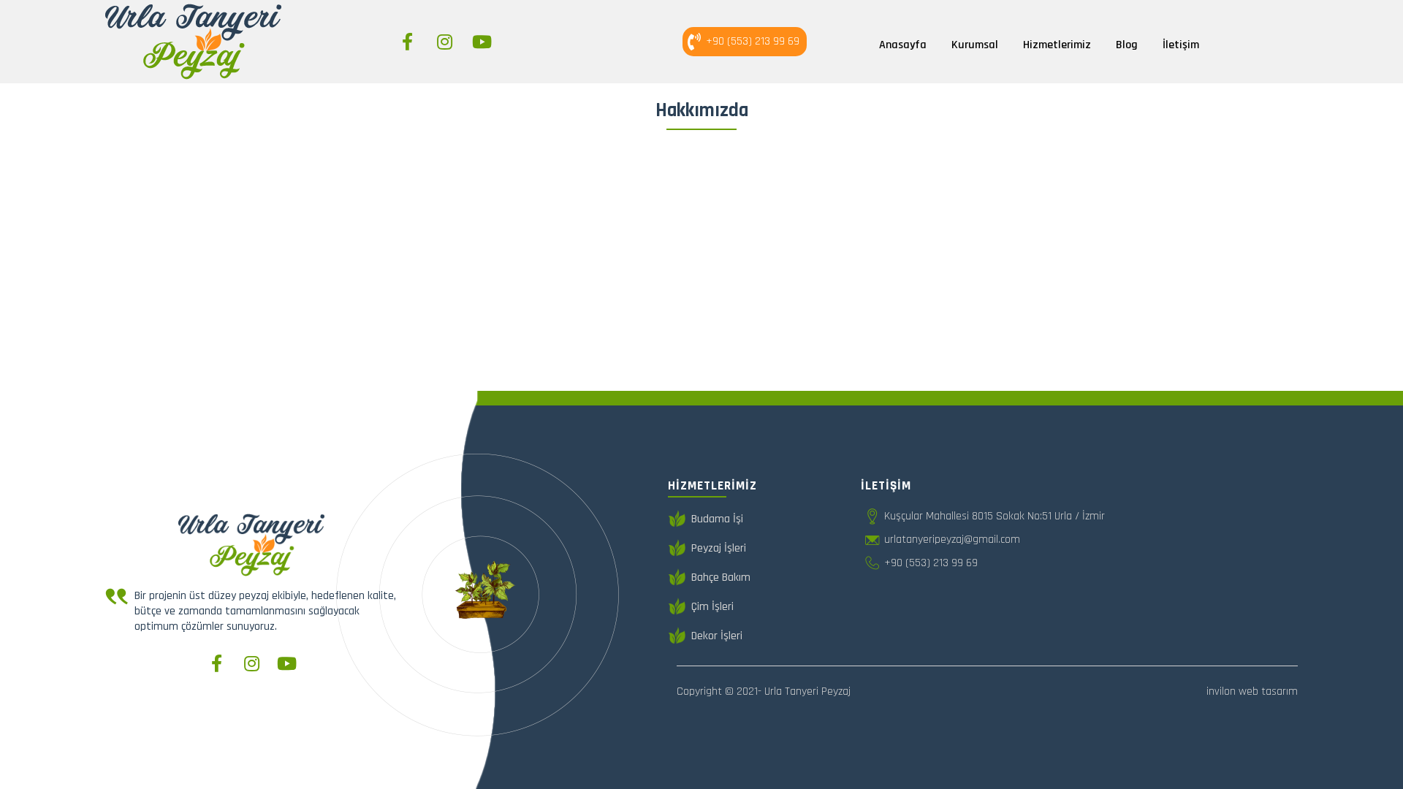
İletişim (1181, 45)
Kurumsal (974, 45)
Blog (1127, 45)
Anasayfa (903, 45)
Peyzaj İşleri (718, 548)
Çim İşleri (712, 606)
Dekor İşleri (716, 636)
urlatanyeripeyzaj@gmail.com (952, 539)
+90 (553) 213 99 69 (752, 41)
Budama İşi (717, 519)
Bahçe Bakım (720, 577)
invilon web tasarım (1252, 691)
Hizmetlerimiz (1057, 45)
